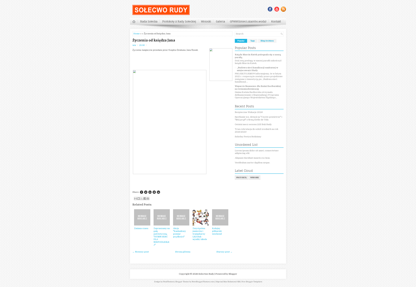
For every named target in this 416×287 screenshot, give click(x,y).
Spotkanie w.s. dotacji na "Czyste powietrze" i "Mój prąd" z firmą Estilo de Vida (258, 118)
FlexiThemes (168, 282)
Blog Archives (267, 41)
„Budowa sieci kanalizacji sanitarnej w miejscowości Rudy (257, 69)
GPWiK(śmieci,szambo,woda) (248, 21)
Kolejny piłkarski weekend (217, 231)
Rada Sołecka (148, 21)
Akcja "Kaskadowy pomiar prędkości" (179, 232)
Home (136, 33)
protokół (241, 178)
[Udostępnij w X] (141, 198)
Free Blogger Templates (251, 282)
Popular (241, 41)
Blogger (233, 274)
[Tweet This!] (145, 192)
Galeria (220, 21)
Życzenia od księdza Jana (153, 40)
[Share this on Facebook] (141, 192)
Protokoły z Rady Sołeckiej (179, 21)
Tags (252, 41)
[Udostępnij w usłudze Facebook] (144, 198)
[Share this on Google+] (150, 192)
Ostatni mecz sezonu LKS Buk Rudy (253, 124)
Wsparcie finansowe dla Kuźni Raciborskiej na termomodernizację (258, 87)
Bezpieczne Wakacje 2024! (249, 112)
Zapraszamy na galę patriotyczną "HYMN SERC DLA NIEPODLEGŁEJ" (162, 236)
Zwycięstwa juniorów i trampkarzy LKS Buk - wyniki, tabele (200, 234)
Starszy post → (224, 252)
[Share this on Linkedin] (158, 192)
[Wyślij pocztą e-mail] (135, 198)
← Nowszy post (140, 252)
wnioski (254, 178)
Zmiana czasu (141, 228)
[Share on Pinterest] (154, 192)
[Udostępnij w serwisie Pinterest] (148, 198)
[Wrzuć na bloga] (138, 198)
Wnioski (206, 21)
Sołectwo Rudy (206, 274)
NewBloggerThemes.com (203, 282)
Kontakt (276, 21)
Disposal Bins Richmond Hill (227, 282)
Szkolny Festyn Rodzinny (248, 136)
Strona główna (182, 252)
